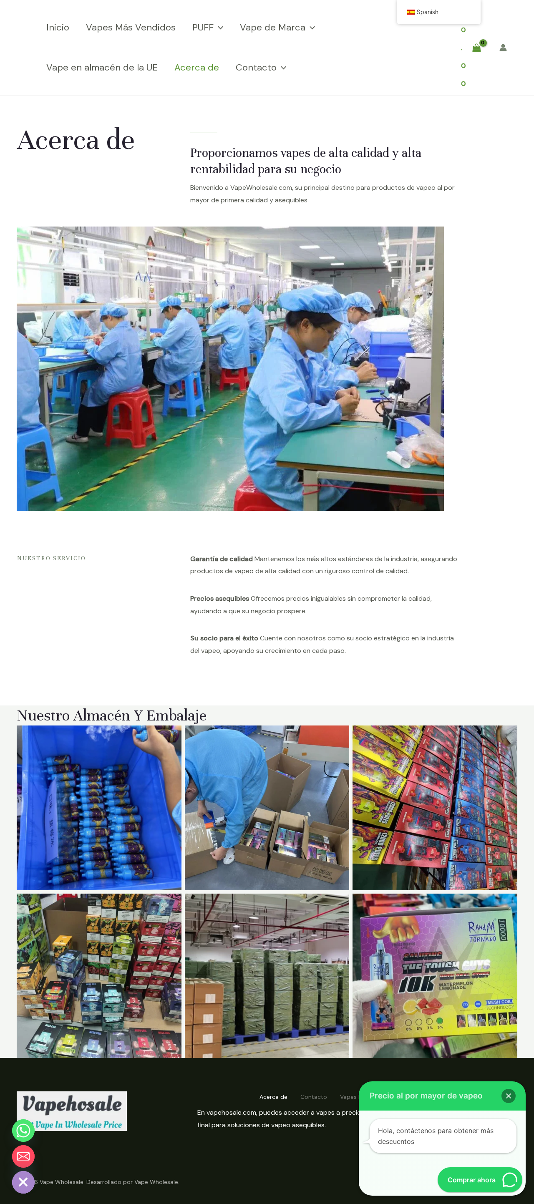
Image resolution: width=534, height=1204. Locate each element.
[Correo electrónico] (23, 1156)
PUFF (203, 27)
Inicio (57, 27)
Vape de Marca (272, 27)
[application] (218, 28)
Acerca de (196, 67)
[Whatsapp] (23, 1130)
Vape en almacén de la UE (102, 67)
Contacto (256, 67)
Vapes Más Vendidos (131, 27)
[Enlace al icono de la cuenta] (503, 47)
